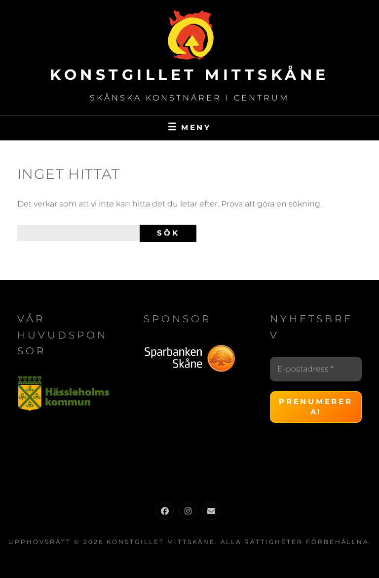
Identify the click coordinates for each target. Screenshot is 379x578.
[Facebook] (165, 511)
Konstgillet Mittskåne (189, 75)
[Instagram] (188, 511)
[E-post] (211, 511)
